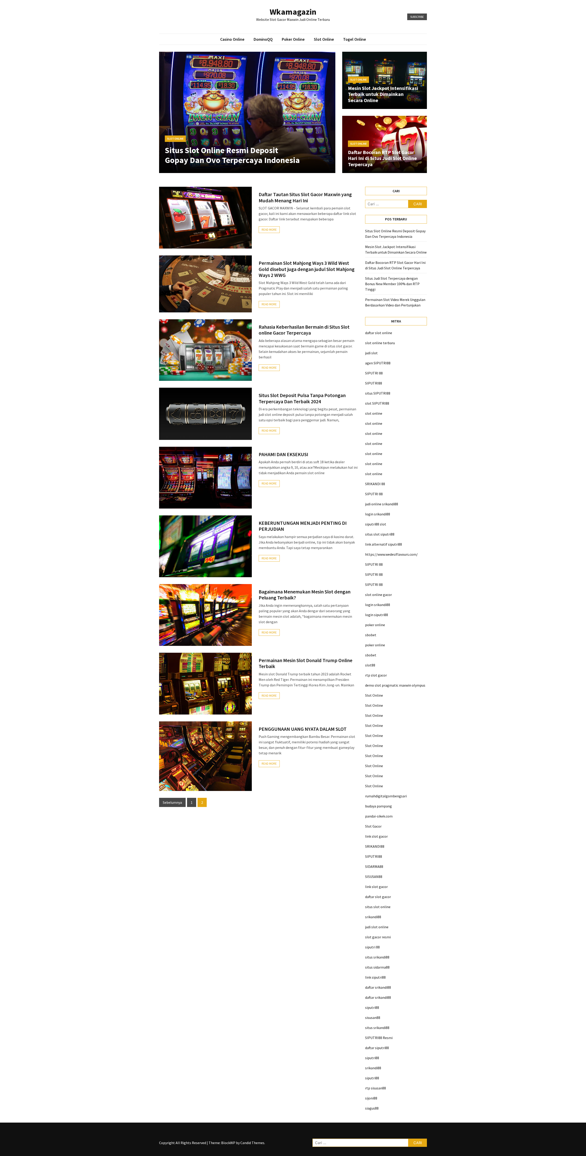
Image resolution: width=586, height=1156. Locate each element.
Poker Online (293, 39)
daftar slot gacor (378, 896)
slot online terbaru (380, 343)
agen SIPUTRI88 (378, 363)
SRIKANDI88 (374, 846)
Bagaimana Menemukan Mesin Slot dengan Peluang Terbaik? (304, 594)
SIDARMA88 (374, 866)
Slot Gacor (373, 826)
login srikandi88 (377, 514)
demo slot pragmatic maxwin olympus (395, 685)
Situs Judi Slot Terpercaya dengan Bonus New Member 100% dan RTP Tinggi (392, 284)
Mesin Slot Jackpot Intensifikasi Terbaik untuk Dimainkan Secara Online (383, 94)
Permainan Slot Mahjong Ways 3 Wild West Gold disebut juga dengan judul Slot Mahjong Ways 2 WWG (307, 269)
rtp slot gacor (376, 675)
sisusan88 (372, 1017)
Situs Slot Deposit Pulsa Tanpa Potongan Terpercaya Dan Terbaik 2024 (302, 398)
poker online (375, 625)
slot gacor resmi (378, 937)
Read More (269, 230)
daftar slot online (378, 332)
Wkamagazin (293, 12)
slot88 (370, 665)
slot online (373, 413)
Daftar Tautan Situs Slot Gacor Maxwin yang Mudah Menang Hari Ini (305, 197)
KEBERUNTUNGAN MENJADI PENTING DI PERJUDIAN (303, 526)
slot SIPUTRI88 (377, 403)
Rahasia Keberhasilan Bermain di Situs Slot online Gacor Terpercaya (304, 330)
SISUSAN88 (373, 876)
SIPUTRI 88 (374, 373)
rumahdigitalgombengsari (386, 796)
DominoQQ (263, 39)
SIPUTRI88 (373, 383)
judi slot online (376, 927)
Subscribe (417, 17)
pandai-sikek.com (379, 816)
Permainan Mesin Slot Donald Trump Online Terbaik (305, 663)
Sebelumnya (172, 802)
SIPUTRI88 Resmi (379, 1037)
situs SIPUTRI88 (377, 393)
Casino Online (232, 39)
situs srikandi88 (377, 957)
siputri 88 (372, 947)
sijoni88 (371, 1098)
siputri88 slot (375, 524)
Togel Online (354, 39)
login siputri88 (376, 614)
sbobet (370, 635)
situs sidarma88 (377, 967)
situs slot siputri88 (379, 534)
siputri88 (372, 1007)
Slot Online (324, 39)
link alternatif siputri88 (383, 544)
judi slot (371, 353)
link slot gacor (376, 836)
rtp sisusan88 (375, 1088)
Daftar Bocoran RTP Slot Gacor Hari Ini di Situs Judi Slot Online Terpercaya (382, 158)
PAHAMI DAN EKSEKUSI (283, 454)
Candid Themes (252, 1142)
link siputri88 (375, 977)
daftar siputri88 (377, 1047)
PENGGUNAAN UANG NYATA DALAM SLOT (303, 729)
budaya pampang (378, 806)
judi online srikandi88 (381, 504)
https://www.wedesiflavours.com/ (391, 554)
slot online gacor (378, 594)
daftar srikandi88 (378, 987)
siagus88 (372, 1108)
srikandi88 (373, 917)
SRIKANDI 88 (375, 484)
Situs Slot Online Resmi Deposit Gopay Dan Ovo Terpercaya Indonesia (232, 155)
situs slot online (378, 906)
